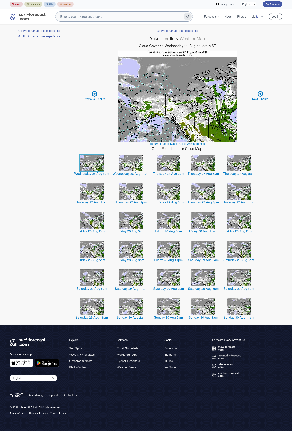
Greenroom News (80, 361)
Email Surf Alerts (128, 348)
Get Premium (273, 4)
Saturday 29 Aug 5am (238, 260)
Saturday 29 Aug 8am (91, 288)
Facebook (170, 348)
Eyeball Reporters (128, 361)
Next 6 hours (260, 99)
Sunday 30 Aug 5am (168, 317)
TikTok (168, 361)
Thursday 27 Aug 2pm (131, 202)
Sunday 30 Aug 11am (238, 317)
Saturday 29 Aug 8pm (238, 288)
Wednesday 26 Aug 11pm (131, 173)
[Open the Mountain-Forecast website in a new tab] (33, 4)
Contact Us (70, 395)
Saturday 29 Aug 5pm (203, 288)
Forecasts (210, 16)
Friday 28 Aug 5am (131, 231)
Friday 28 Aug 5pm (91, 260)
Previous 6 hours (94, 99)
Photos (241, 16)
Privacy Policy (37, 413)
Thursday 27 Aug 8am (238, 173)
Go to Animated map (192, 144)
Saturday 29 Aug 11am (131, 288)
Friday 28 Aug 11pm (168, 260)
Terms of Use (17, 413)
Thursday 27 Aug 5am (203, 173)
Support (53, 395)
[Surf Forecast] (28, 16)
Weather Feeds (127, 367)
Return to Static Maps (163, 144)
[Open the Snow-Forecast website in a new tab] (16, 4)
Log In (275, 16)
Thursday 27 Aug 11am (91, 202)
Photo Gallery (78, 367)
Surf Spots (76, 348)
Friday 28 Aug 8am (168, 231)
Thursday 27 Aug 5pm (168, 202)
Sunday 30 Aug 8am (203, 317)
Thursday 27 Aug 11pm (238, 202)
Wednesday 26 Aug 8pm (91, 173)
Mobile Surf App (127, 354)
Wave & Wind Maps (82, 354)
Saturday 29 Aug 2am (203, 260)
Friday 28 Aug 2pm (238, 231)
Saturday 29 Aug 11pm (91, 317)
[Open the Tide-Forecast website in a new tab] (50, 4)
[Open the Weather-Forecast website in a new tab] (65, 4)
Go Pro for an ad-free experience (39, 31)
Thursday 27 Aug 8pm (203, 202)
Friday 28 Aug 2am (91, 231)
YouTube (170, 367)
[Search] (188, 16)
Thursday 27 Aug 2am (168, 173)
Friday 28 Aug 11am (203, 231)
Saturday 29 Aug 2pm (168, 288)
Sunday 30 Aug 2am (131, 317)
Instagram (171, 354)
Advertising (35, 395)
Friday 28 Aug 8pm (131, 260)
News (228, 16)
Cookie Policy (58, 413)
